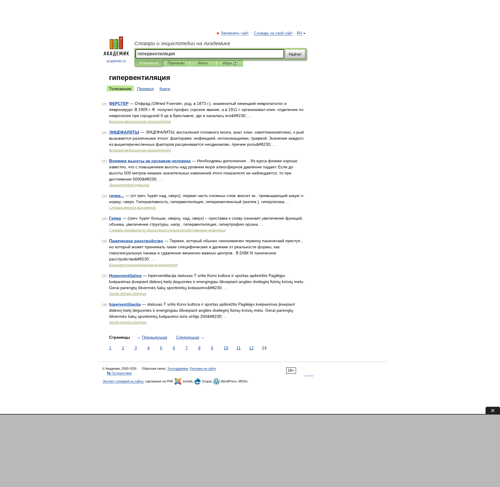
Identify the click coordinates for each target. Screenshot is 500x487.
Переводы (176, 63)
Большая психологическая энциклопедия (143, 265)
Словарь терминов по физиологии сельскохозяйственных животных (167, 230)
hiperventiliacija (125, 304)
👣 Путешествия (119, 373)
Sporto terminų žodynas (127, 294)
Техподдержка (177, 368)
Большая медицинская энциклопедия (140, 122)
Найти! (295, 54)
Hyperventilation (125, 275)
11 (238, 348)
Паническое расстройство (136, 240)
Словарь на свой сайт (273, 33)
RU (299, 33)
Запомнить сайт (235, 33)
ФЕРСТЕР (118, 103)
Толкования (148, 63)
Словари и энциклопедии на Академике (182, 43)
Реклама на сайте (203, 368)
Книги (203, 63)
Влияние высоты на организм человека (150, 160)
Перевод (145, 88)
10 (226, 348)
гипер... (116, 195)
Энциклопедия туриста (129, 185)
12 (251, 348)
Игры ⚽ (230, 63)
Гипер (115, 218)
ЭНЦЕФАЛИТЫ (124, 132)
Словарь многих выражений (132, 208)
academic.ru (116, 61)
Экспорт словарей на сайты (123, 381)
